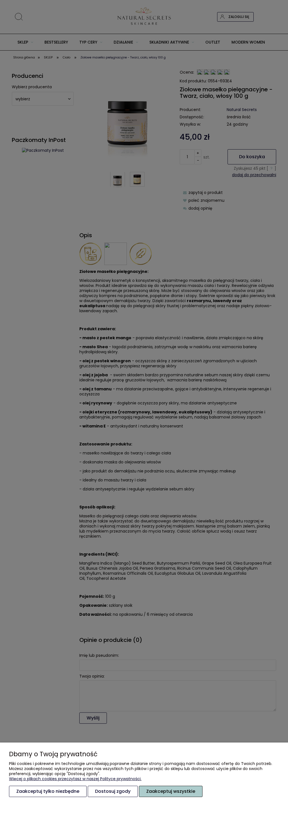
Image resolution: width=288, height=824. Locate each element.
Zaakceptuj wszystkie (170, 791)
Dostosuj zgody (112, 791)
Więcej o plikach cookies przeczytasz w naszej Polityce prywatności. (75, 779)
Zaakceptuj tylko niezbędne (47, 791)
